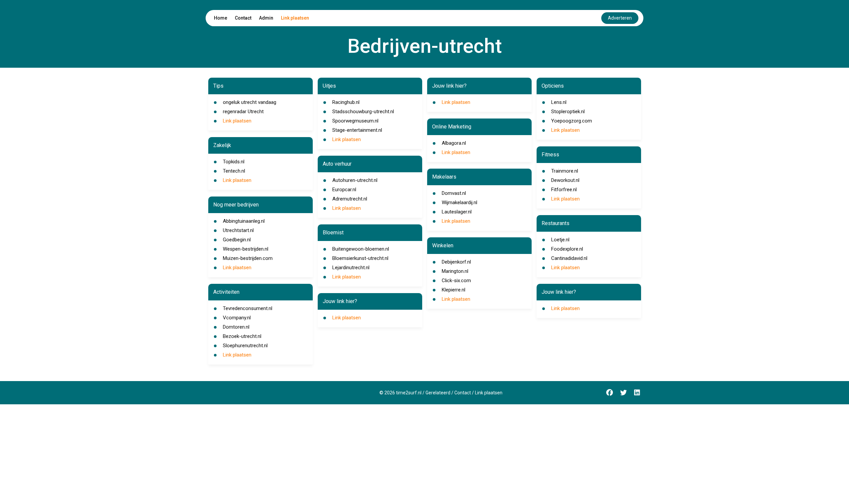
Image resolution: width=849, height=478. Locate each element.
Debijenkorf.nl (456, 262)
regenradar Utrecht (243, 112)
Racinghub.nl (345, 102)
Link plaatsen (295, 18)
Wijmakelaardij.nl (459, 202)
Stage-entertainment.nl (357, 130)
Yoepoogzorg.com (571, 121)
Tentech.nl (234, 171)
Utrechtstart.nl (238, 230)
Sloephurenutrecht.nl (245, 346)
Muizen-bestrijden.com (248, 258)
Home (220, 18)
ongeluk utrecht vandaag (249, 102)
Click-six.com (456, 280)
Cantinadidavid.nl (569, 258)
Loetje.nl (560, 240)
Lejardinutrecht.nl (350, 268)
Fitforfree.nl (564, 190)
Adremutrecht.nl (349, 199)
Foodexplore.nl (567, 249)
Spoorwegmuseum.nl (355, 121)
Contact (243, 18)
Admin (266, 18)
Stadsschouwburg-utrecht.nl (363, 112)
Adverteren (620, 18)
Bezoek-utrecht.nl (242, 336)
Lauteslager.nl (457, 212)
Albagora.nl (454, 143)
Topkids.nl (233, 162)
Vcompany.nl (237, 318)
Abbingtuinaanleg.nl (244, 221)
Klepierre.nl (453, 290)
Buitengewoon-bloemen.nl (360, 249)
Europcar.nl (344, 190)
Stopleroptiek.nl (568, 112)
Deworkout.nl (565, 180)
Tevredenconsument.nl (247, 308)
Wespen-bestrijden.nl (245, 249)
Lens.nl (558, 102)
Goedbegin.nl (237, 240)
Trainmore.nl (564, 171)
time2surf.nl (409, 392)
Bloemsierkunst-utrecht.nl (360, 258)
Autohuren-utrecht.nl (354, 180)
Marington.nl (455, 271)
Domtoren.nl (236, 327)
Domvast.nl (454, 193)
